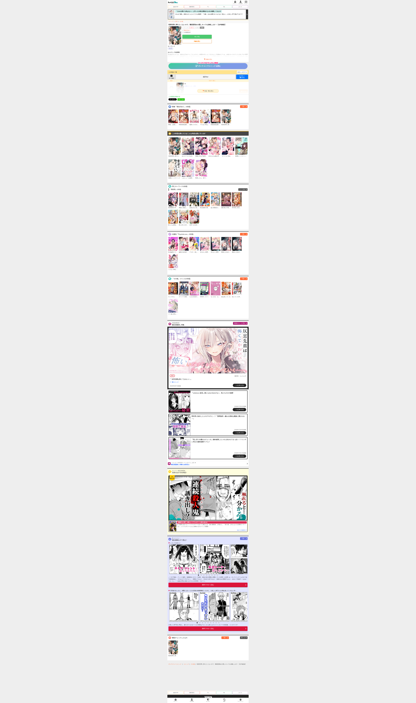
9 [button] (218, 622)
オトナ (240, 6)
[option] (183, 559)
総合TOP (175, 6)
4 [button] (206, 575)
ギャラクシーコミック (174, 664)
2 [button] (201, 575)
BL (224, 6)
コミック (170, 21)
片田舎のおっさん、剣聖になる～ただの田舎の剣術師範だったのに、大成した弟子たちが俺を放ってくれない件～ (203, 590)
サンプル (197, 36)
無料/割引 (191, 6)
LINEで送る (181, 99)
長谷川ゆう (187, 30)
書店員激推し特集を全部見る (183, 463)
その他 (181, 21)
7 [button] (214, 575)
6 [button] (212, 575)
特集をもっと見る (239, 323)
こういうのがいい (175, 543)
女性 (176, 21)
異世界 (170, 48)
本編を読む (197, 41)
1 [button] (198, 575)
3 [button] (203, 575)
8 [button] (217, 575)
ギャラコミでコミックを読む (209, 66)
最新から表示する (242, 72)
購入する (242, 76)
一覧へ (243, 106)
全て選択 (171, 78)
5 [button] (209, 575)
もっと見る (242, 189)
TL (208, 6)
